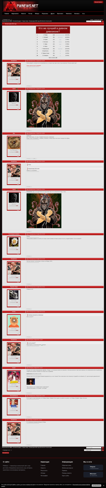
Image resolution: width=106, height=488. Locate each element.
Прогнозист (60, 13)
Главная (7, 13)
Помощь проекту (67, 473)
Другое (52, 13)
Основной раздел (17, 21)
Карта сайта (65, 475)
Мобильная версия (67, 468)
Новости (23, 13)
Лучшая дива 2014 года (34, 21)
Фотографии (44, 475)
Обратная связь (66, 465)
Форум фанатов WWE (7, 21)
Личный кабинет (98, 2)
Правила (64, 470)
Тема (83, 13)
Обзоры (37, 13)
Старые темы (25, 21)
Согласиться (96, 485)
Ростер (30, 13)
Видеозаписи (15, 13)
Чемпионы (69, 13)
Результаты (45, 13)
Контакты (76, 13)
